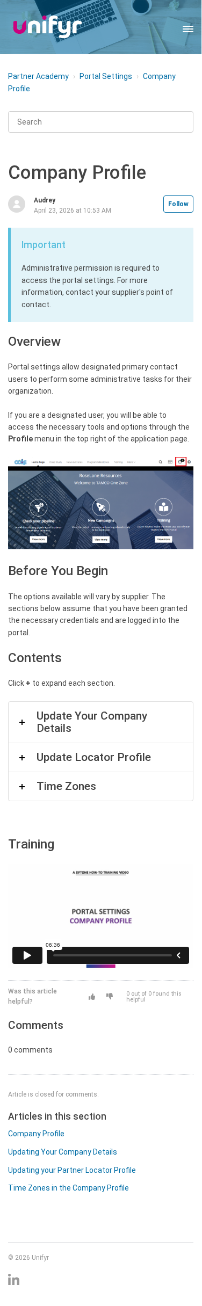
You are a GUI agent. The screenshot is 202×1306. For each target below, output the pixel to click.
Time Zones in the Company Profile (68, 1188)
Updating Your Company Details (62, 1152)
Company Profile (36, 1133)
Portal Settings (106, 76)
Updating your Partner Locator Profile (72, 1170)
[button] (92, 996)
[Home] (47, 27)
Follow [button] (178, 204)
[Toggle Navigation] (188, 27)
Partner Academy (38, 76)
